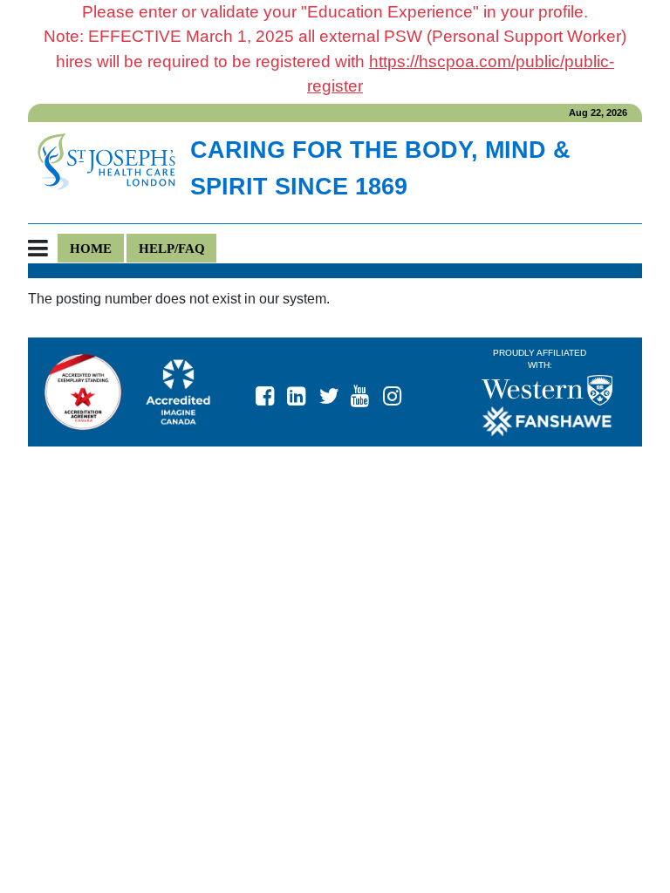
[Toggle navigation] (43, 249)
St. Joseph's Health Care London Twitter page (335, 392)
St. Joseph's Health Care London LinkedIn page (303, 392)
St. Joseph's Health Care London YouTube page (367, 392)
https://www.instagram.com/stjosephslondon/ (399, 392)
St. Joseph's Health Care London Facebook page (272, 392)
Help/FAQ (172, 248)
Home (91, 248)
